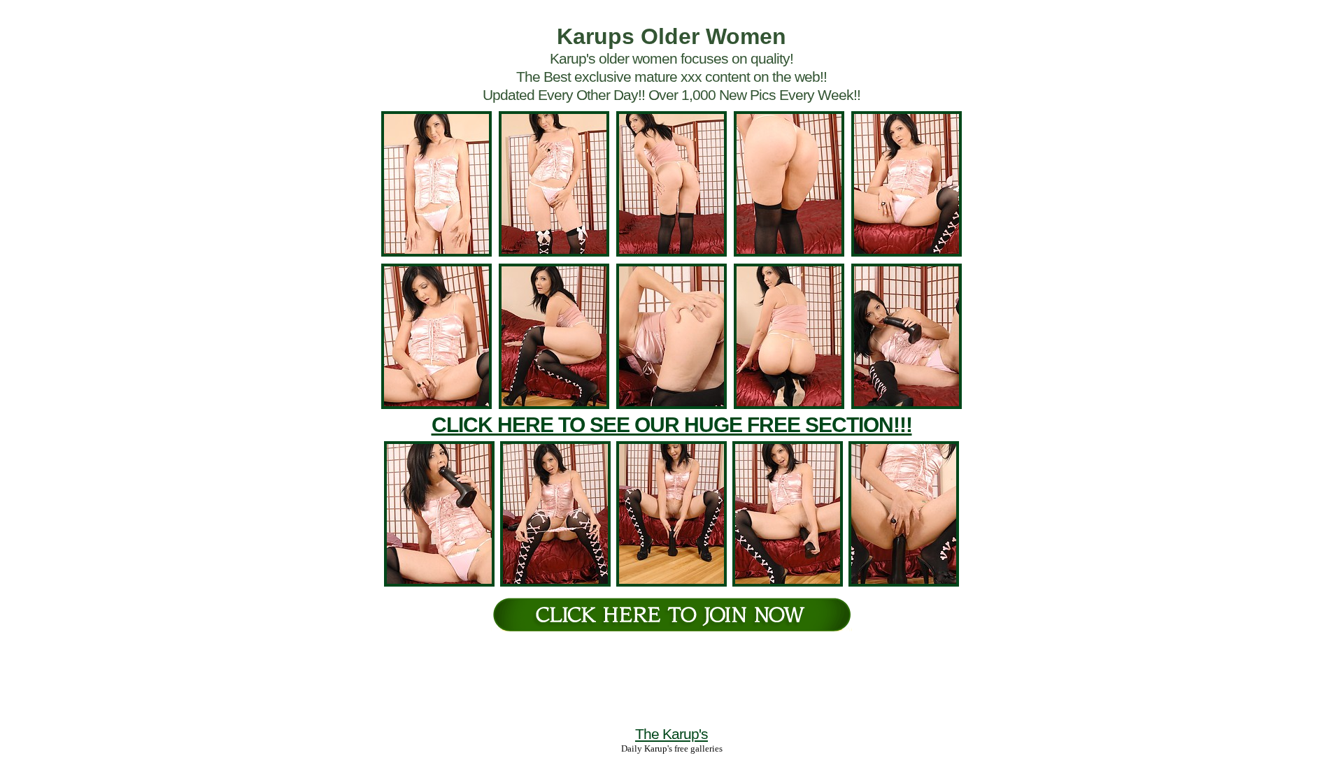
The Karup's (671, 734)
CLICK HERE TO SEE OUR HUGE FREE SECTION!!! (672, 424)
